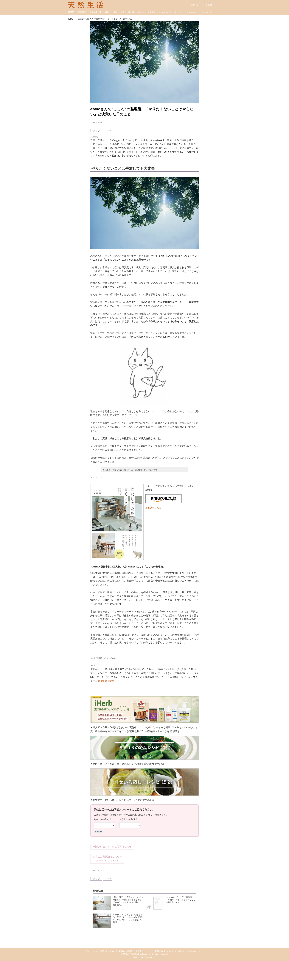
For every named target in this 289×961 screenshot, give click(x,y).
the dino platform (148, 957)
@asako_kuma (106, 681)
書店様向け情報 (125, 951)
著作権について (108, 951)
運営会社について (143, 951)
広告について (92, 951)
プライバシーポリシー (176, 951)
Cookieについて (196, 951)
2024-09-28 (97, 122)
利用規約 (159, 951)
